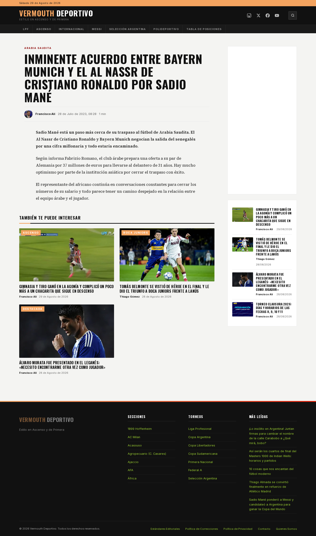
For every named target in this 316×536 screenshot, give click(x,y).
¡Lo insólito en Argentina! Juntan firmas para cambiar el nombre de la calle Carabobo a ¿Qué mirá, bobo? (271, 436)
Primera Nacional (200, 462)
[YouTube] (277, 15)
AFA (130, 470)
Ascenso (43, 29)
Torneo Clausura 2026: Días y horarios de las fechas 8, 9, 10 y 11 (274, 308)
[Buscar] (292, 15)
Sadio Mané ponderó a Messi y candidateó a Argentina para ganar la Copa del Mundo (271, 504)
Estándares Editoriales (165, 528)
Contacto (264, 528)
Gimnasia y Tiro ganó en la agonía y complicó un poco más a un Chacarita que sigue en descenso (66, 289)
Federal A (195, 470)
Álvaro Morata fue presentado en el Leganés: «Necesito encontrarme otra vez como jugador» (62, 365)
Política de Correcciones (201, 528)
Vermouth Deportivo (43, 528)
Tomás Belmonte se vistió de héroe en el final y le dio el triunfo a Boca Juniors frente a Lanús (164, 289)
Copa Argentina (199, 437)
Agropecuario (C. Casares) (147, 453)
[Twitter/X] (258, 15)
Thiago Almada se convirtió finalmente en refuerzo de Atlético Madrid (268, 486)
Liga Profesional (199, 429)
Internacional (71, 29)
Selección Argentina (127, 29)
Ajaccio (133, 462)
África (132, 478)
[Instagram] (249, 15)
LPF (26, 29)
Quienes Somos (286, 528)
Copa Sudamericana (202, 453)
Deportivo (56, 13)
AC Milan (134, 437)
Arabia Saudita (37, 48)
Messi (97, 29)
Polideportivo (166, 29)
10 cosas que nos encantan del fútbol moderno (271, 471)
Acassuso (135, 445)
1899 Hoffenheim (140, 429)
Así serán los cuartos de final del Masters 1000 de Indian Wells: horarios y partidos (272, 455)
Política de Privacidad (237, 528)
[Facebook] (267, 15)
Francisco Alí (45, 114)
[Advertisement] (262, 120)
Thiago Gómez (130, 296)
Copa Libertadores (201, 445)
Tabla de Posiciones (204, 29)
